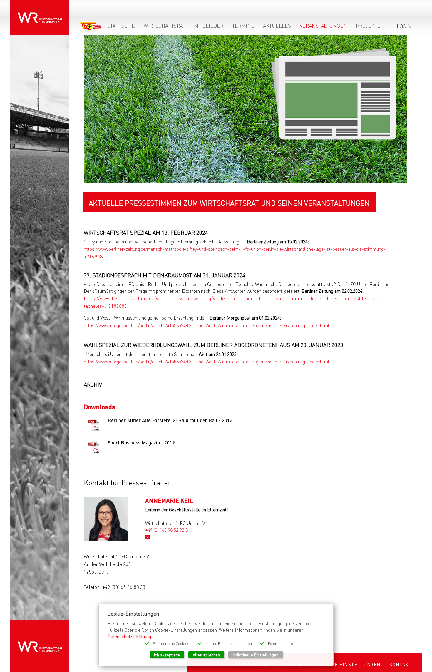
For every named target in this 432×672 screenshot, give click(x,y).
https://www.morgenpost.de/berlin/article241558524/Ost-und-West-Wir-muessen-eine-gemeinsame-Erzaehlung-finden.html (206, 325)
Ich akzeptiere (167, 654)
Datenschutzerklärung (129, 636)
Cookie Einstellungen (350, 664)
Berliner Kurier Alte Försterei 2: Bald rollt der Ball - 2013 (170, 420)
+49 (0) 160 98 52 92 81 (167, 530)
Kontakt (400, 664)
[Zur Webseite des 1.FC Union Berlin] (91, 27)
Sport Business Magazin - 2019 (141, 442)
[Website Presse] (245, 109)
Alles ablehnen (206, 654)
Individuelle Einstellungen (255, 654)
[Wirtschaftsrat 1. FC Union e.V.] (39, 13)
